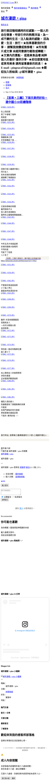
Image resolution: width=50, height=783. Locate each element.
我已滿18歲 (6, 778)
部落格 (8, 85)
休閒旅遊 (20, 78)
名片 (7, 88)
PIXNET (10, 748)
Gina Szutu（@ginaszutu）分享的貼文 (25, 657)
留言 (28, 467)
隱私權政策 (41, 748)
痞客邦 (22, 467)
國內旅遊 (19, 474)
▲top (3, 481)
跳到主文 (4, 25)
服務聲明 (25, 750)
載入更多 (5, 485)
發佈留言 (5, 500)
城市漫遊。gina (13, 18)
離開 (13, 778)
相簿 (7, 82)
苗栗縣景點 (20, 477)
